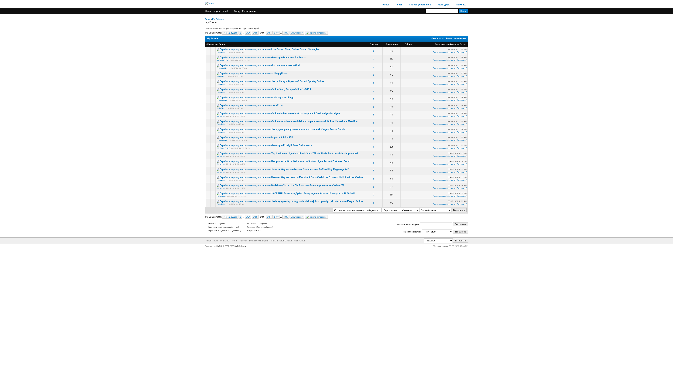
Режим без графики (258, 241)
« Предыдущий (230, 33)
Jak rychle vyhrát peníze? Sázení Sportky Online (297, 81)
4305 (286, 33)
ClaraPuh (221, 52)
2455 (255, 33)
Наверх (243, 241)
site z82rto (277, 105)
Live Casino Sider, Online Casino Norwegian (295, 49)
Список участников (420, 4)
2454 (248, 33)
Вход (237, 11)
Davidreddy (221, 196)
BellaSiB (220, 76)
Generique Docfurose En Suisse (288, 57)
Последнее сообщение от (447, 44)
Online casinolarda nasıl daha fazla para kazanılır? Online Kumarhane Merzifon (314, 121)
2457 (269, 33)
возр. (463, 44)
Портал (385, 4)
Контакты (225, 241)
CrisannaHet (222, 68)
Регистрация (249, 11)
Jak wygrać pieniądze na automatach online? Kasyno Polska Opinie (308, 129)
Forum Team (212, 241)
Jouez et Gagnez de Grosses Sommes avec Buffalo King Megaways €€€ (310, 169)
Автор (223, 44)
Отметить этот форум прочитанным (448, 38)
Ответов (374, 44)
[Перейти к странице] (316, 33)
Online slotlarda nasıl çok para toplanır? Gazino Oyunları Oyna (305, 113)
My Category (218, 19)
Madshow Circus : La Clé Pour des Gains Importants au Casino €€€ (307, 185)
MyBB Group (240, 246)
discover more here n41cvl (285, 65)
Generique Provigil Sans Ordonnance (291, 145)
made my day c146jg (282, 97)
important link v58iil (282, 137)
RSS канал (299, 241)
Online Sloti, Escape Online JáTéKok (291, 89)
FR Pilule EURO (223, 60)
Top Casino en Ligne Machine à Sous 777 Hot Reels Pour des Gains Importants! (314, 153)
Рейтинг (409, 44)
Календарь (444, 4)
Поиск (399, 4)
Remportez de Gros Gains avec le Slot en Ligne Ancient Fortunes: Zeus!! (310, 161)
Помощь (461, 4)
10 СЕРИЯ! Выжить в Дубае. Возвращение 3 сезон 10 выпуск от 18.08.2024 (313, 193)
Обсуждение (212, 44)
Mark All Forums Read (281, 241)
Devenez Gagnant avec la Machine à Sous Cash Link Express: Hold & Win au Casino (317, 177)
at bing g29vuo (279, 73)
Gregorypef (462, 52)
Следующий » (297, 33)
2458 (276, 33)
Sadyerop (221, 116)
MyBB (219, 246)
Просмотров (392, 44)
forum (207, 19)
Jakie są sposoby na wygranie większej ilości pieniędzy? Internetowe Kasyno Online (317, 201)
